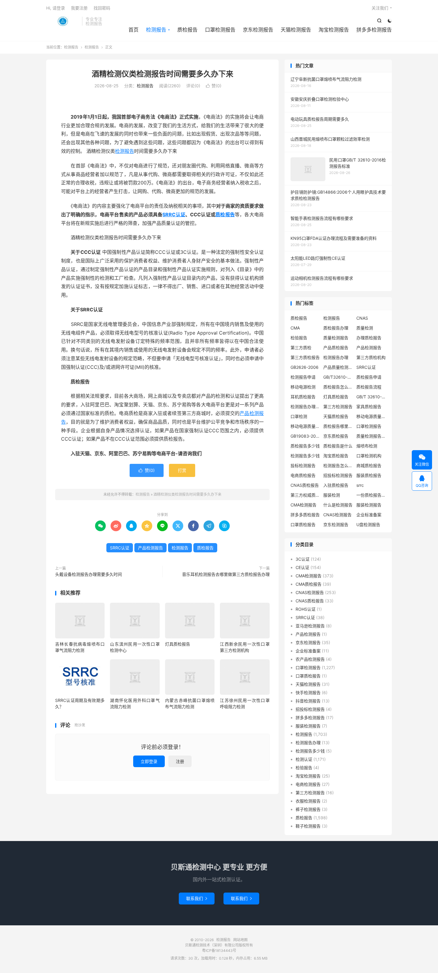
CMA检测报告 (303, 504)
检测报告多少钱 (305, 455)
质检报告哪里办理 (338, 426)
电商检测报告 (308, 784)
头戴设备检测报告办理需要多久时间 (88, 574)
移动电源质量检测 (305, 426)
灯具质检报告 (177, 643)
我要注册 (79, 7)
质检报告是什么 (337, 445)
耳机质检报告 (303, 396)
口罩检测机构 (368, 455)
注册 (180, 761)
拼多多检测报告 (374, 30)
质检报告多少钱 (305, 445)
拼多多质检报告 (305, 514)
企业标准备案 (368, 514)
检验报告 (299, 337)
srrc (360, 485)
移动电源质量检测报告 (371, 416)
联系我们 (196, 898)
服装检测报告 (368, 504)
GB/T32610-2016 (338, 377)
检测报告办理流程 (305, 406)
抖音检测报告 (308, 700)
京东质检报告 (335, 436)
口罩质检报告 (303, 524)
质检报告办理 (335, 327)
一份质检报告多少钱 (371, 495)
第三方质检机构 (371, 357)
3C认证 (303, 559)
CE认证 (302, 567)
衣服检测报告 (308, 800)
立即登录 (149, 761)
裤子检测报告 (308, 809)
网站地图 (240, 940)
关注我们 (380, 7)
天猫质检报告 (335, 416)
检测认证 (304, 759)
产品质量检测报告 (338, 367)
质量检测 (364, 327)
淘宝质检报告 (335, 455)
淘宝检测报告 (334, 30)
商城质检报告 (368, 465)
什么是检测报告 (337, 504)
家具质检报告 (368, 406)
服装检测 (331, 495)
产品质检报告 (335, 347)
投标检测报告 (303, 465)
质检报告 (187, 30)
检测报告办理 (335, 357)
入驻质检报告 (335, 485)
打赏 (182, 470)
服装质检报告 (368, 475)
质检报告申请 (368, 377)
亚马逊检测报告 (310, 625)
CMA (295, 327)
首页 (133, 30)
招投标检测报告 (337, 475)
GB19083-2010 (305, 436)
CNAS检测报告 (337, 514)
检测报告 (62, 21)
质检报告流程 (368, 386)
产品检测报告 (150, 547)
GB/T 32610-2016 (371, 396)
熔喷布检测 (366, 445)
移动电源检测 (303, 386)
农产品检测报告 (310, 659)
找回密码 (102, 7)
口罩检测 (299, 416)
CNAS (362, 318)
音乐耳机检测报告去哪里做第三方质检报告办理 (226, 574)
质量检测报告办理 (371, 436)
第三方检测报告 (337, 406)
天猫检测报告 (296, 30)
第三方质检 (301, 347)
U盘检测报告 (368, 524)
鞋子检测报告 (308, 826)
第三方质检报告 (305, 357)
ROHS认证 (306, 609)
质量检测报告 (335, 337)
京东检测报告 (258, 30)
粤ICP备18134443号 (219, 950)
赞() (213, 85)
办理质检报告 (368, 337)
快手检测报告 (308, 692)
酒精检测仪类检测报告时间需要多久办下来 (162, 73)
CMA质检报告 (308, 584)
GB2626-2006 (305, 367)
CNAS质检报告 (305, 485)
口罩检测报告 (220, 30)
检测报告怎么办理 (338, 465)
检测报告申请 (303, 377)
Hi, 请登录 (55, 7)
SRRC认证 (173, 214)
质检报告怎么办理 (338, 386)
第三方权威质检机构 (305, 495)
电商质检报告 (303, 475)
